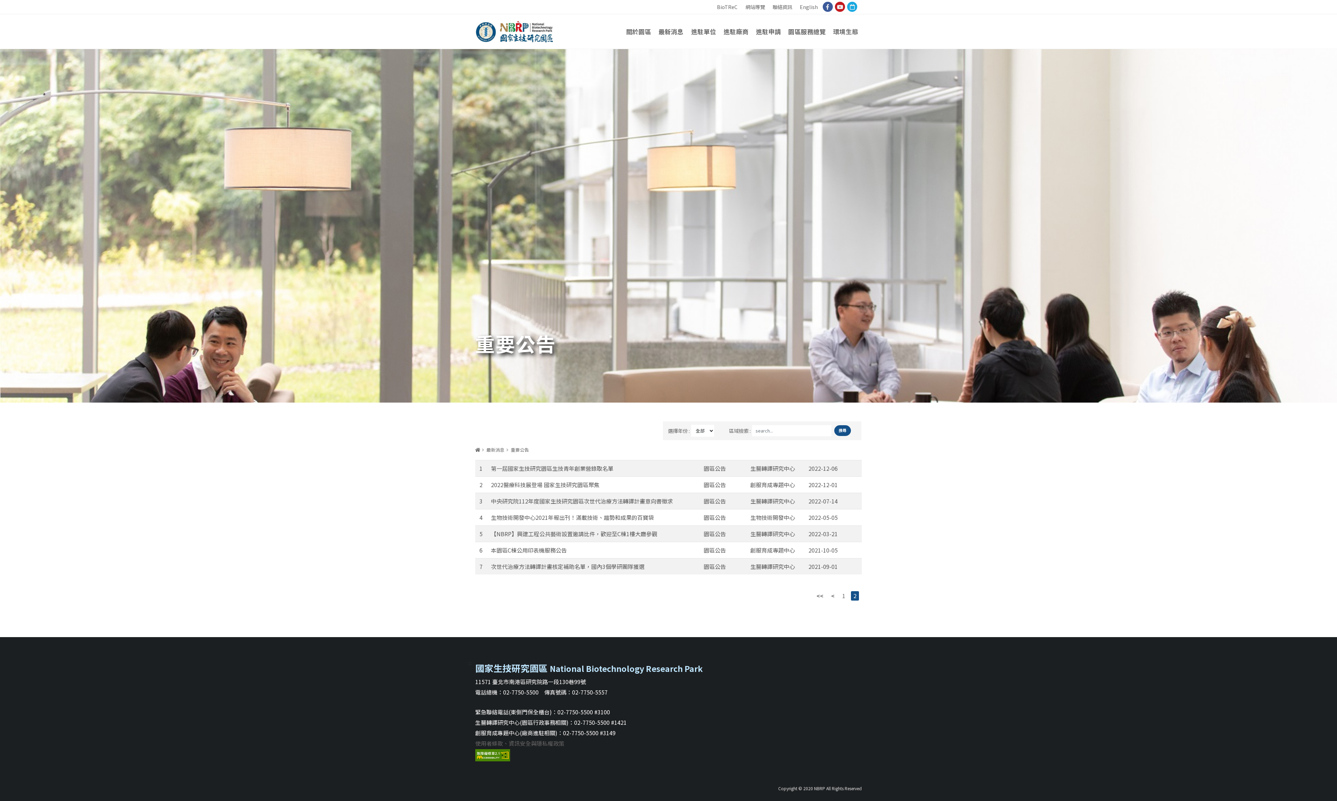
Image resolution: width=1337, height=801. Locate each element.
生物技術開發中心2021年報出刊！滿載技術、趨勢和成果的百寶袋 (572, 517)
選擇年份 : (679, 430)
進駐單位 (703, 31)
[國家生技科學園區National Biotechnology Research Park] (514, 29)
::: (711, 3)
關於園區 (638, 31)
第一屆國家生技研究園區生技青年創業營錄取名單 (552, 468)
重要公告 (520, 449)
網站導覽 (755, 6)
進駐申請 (768, 31)
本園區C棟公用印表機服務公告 (529, 550)
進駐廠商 (736, 31)
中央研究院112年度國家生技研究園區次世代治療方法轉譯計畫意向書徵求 (582, 501)
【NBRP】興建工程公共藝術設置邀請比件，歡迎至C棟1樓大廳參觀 (574, 534)
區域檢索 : (740, 430)
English (809, 6)
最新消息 (670, 31)
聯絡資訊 (782, 6)
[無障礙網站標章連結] (492, 754)
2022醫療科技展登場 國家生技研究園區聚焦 (545, 485)
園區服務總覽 (807, 31)
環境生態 (845, 31)
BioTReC (727, 6)
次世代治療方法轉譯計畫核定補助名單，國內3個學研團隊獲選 (567, 566)
